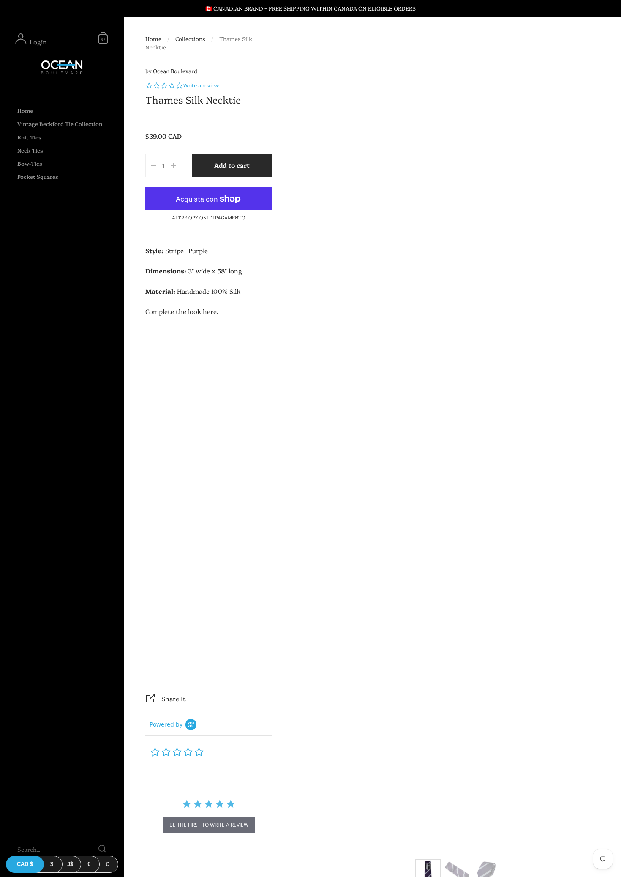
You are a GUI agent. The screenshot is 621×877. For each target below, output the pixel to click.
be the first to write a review (208, 824)
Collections (190, 38)
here (209, 311)
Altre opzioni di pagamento (208, 217)
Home (153, 38)
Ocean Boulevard (175, 70)
